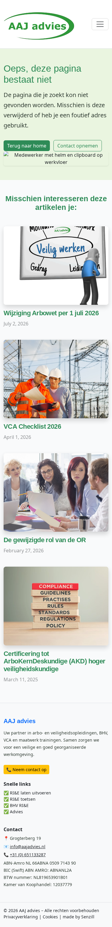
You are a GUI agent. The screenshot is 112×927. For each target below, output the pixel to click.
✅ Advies (13, 811)
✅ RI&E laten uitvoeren (27, 793)
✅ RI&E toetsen (20, 799)
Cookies (50, 917)
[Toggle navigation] (100, 24)
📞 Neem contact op (26, 769)
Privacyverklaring (21, 917)
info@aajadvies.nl (27, 846)
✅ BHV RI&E (16, 805)
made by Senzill (78, 917)
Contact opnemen (77, 145)
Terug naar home (26, 145)
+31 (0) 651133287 (28, 854)
